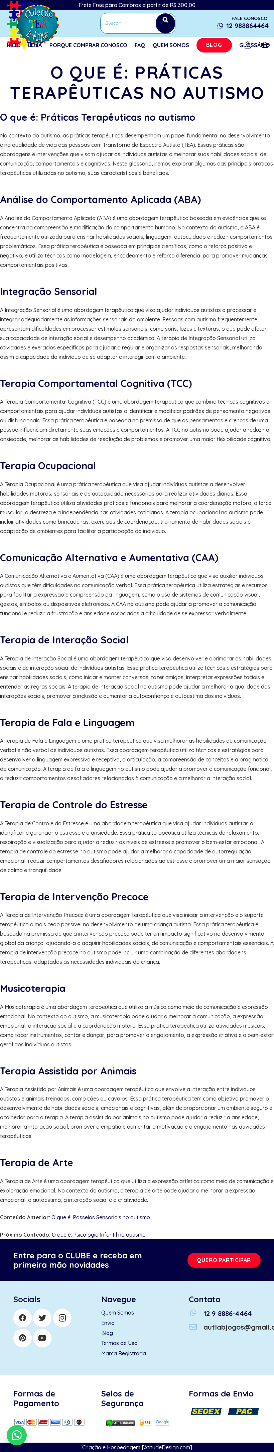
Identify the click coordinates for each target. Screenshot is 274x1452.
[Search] (165, 23)
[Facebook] (22, 1318)
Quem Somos (117, 1312)
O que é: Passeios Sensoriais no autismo (100, 1217)
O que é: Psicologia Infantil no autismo (99, 1234)
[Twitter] (42, 1318)
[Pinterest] (22, 1338)
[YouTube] (42, 1338)
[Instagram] (62, 1318)
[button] (17, 1435)
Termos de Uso (119, 1343)
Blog (107, 1333)
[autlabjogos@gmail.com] (196, 1327)
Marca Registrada (123, 1353)
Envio (108, 1323)
